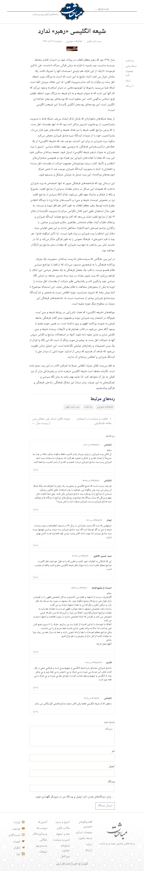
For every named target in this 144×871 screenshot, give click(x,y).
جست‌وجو (41, 846)
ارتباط (89, 850)
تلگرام (17, 848)
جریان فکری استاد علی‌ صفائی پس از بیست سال (51, 421)
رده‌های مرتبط (102, 399)
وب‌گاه (111, 782)
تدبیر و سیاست (61, 840)
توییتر (16, 841)
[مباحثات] (72, 11)
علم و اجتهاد (63, 834)
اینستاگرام (14, 835)
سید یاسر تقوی (94, 41)
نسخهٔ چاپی (130, 66)
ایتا (18, 854)
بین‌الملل (65, 856)
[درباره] (46, 14)
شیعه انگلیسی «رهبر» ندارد (72, 31)
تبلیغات (43, 851)
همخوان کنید (129, 73)
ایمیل (112, 766)
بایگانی (43, 840)
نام (113, 751)
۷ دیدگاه (129, 86)
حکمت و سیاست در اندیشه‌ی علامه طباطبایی (94, 421)
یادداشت (129, 61)
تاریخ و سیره (63, 822)
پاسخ (35, 470)
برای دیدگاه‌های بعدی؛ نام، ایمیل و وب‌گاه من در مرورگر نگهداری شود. (73, 797)
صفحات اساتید (84, 832)
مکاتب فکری (63, 828)
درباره (89, 844)
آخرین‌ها (42, 822)
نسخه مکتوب (85, 838)
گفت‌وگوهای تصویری (85, 824)
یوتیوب (16, 828)
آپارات (17, 822)
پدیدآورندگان (40, 834)
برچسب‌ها (42, 828)
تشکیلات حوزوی (74, 41)
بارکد (127, 81)
